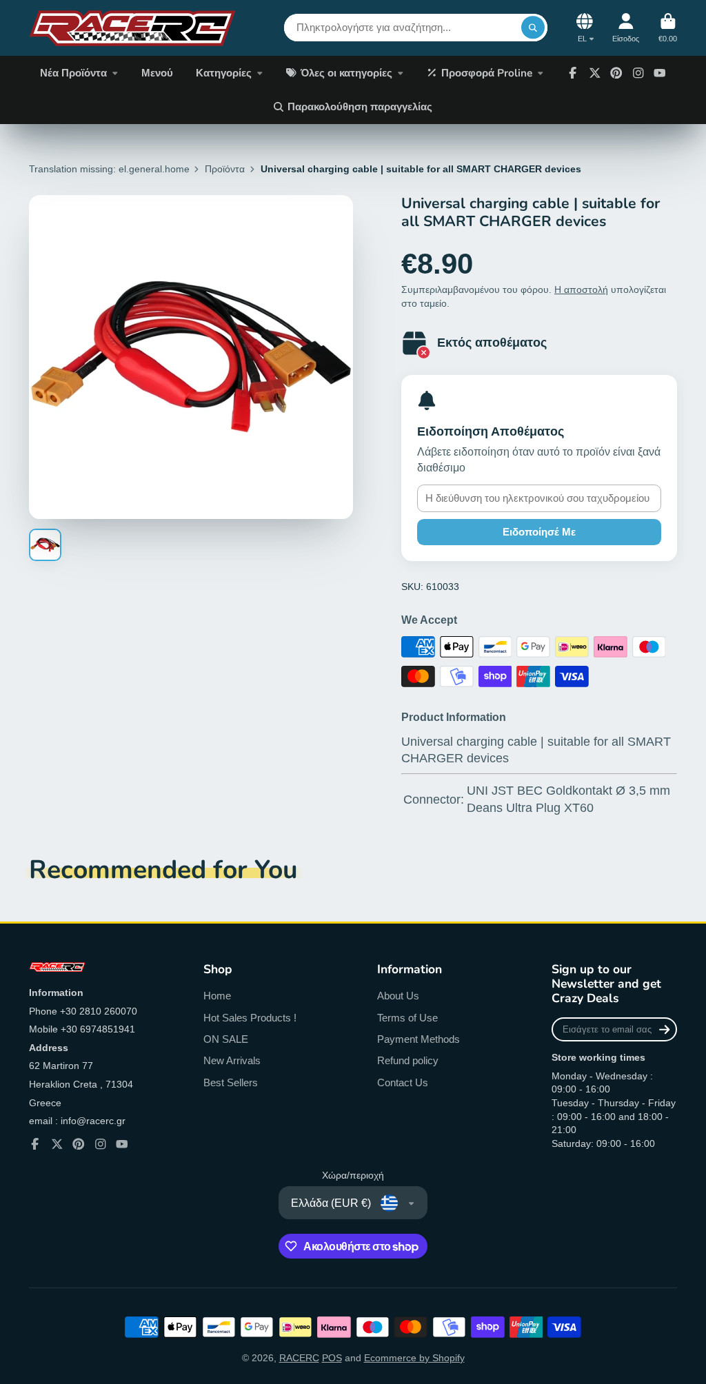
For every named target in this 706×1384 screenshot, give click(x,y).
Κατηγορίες (224, 72)
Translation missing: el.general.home (109, 168)
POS (332, 1357)
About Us (398, 995)
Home (217, 995)
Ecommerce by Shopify (414, 1357)
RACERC (299, 1357)
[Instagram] (638, 73)
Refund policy (407, 1060)
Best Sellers (230, 1082)
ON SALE (225, 1039)
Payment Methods (418, 1039)
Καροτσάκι (667, 28)
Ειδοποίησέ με (539, 532)
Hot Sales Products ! (249, 1018)
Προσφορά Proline (486, 72)
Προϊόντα (225, 168)
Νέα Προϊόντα (73, 72)
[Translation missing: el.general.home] (132, 28)
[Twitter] (595, 73)
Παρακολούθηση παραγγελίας (360, 106)
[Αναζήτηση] (533, 27)
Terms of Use (407, 1018)
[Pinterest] (616, 73)
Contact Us (402, 1082)
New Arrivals (232, 1060)
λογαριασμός (625, 28)
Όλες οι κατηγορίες (346, 72)
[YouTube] (660, 73)
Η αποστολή (581, 289)
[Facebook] (573, 73)
